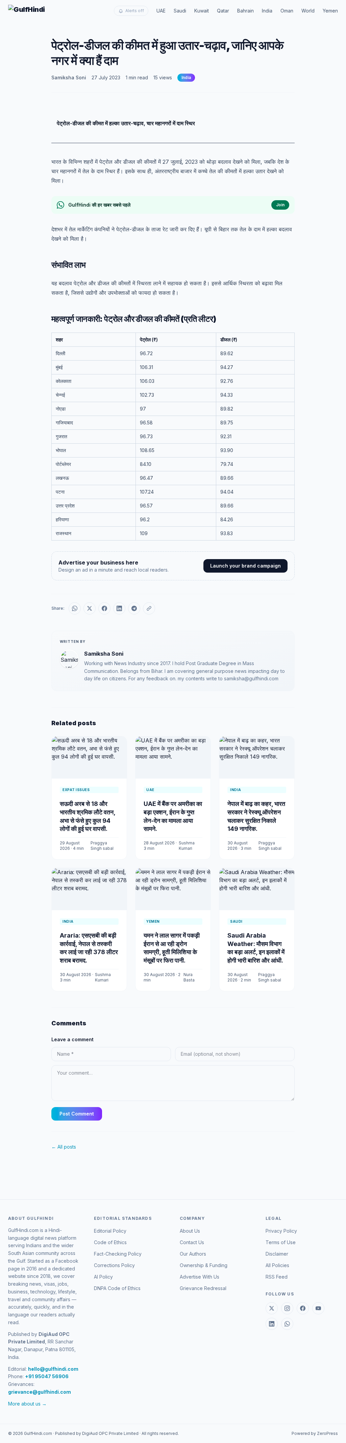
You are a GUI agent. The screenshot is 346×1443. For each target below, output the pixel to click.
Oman (286, 11)
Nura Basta (189, 977)
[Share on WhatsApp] (75, 608)
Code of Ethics (110, 1242)
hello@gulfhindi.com (53, 1369)
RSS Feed (277, 1277)
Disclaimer (277, 1254)
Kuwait (201, 11)
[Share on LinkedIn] (119, 608)
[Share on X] (89, 608)
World (308, 11)
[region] (173, 437)
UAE (161, 11)
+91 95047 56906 (47, 1376)
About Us (190, 1231)
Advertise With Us (199, 1277)
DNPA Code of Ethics (117, 1288)
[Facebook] (303, 1308)
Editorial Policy (110, 1231)
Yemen (330, 11)
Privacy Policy (281, 1231)
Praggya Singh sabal (102, 845)
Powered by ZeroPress (315, 1433)
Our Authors (193, 1254)
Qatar (223, 11)
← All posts (63, 1147)
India (267, 11)
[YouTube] (318, 1308)
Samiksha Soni (68, 77)
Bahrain (245, 11)
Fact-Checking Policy (118, 1254)
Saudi (180, 11)
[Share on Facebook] (104, 608)
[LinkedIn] (272, 1324)
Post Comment (76, 1114)
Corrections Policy (114, 1265)
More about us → (27, 1404)
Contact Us (192, 1242)
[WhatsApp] (287, 1324)
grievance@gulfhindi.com (39, 1392)
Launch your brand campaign (245, 566)
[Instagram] (287, 1308)
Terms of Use (281, 1242)
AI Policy (103, 1277)
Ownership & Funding (203, 1265)
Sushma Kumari (187, 845)
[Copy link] (149, 608)
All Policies (277, 1265)
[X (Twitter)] (272, 1308)
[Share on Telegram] (134, 608)
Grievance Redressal (203, 1288)
